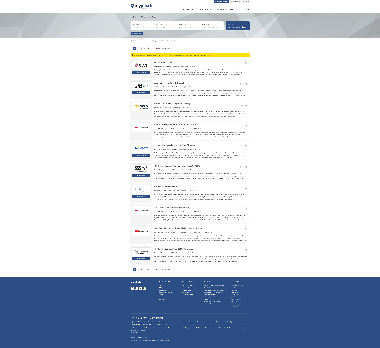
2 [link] (137, 49)
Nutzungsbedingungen (165, 292)
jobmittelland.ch (236, 299)
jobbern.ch (234, 297)
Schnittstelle (185, 292)
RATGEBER (234, 9)
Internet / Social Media (211, 297)
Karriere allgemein (209, 295)
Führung (206, 299)
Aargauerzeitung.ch (237, 285)
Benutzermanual (186, 290)
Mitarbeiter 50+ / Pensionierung (213, 292)
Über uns (161, 285)
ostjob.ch (234, 290)
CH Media (234, 288)
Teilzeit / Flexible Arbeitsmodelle (214, 285)
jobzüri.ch (234, 301)
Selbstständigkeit (209, 288)
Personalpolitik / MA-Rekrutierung (214, 290)
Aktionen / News (209, 304)
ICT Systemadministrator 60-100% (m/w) (164, 41)
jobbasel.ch (234, 295)
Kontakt (161, 297)
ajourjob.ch (234, 306)
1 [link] (134, 49)
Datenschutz (163, 290)
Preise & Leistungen (187, 285)
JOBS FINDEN (188, 9)
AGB (160, 288)
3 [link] (141, 49)
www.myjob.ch (145, 41)
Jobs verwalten (186, 288)
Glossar (161, 295)
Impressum (162, 299)
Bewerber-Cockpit (187, 295)
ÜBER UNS (246, 9)
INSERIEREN (221, 9)
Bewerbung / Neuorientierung (213, 301)
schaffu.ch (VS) (235, 304)
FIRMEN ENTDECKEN (205, 9)
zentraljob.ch (235, 292)
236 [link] (148, 49)
